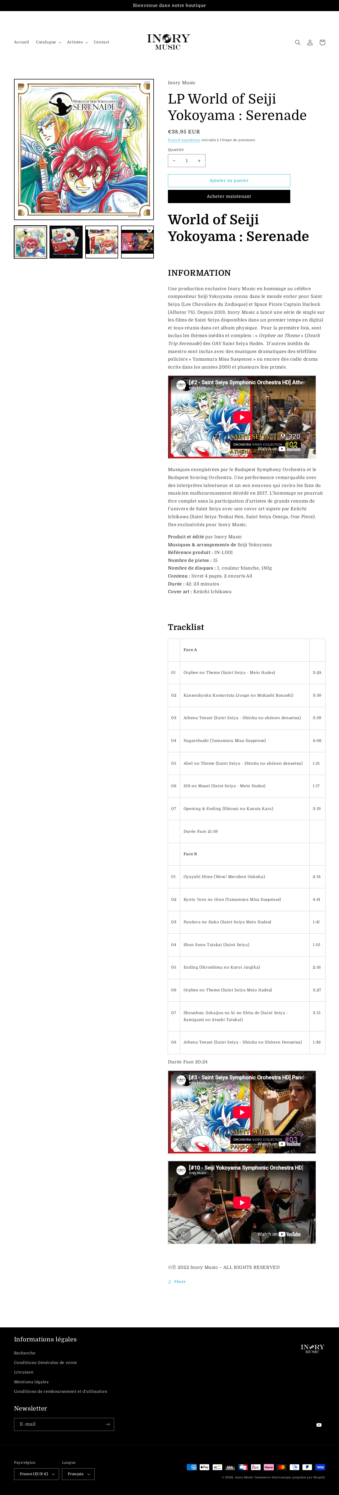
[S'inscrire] (107, 1424)
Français (75, 1474)
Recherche (24, 1353)
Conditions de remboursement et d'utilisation (61, 1391)
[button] (48, 42)
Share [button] (180, 1281)
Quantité (176, 150)
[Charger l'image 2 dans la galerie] (66, 242)
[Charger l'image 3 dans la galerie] (101, 242)
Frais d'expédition (184, 140)
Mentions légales (31, 1382)
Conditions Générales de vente (45, 1362)
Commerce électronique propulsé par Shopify (290, 1477)
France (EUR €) (34, 1474)
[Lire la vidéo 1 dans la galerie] (137, 242)
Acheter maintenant (229, 196)
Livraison (24, 1372)
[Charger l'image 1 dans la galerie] (30, 242)
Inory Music (244, 1477)
